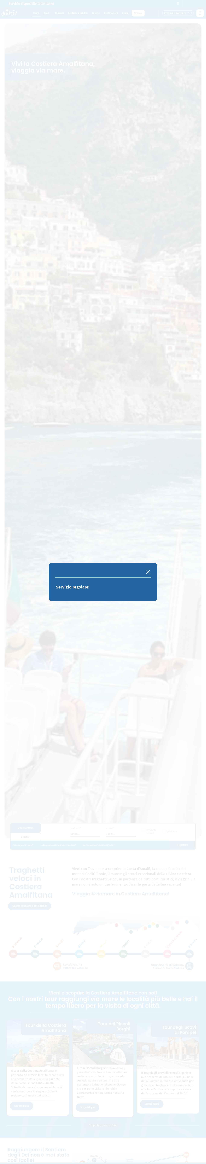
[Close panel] (147, 572)
